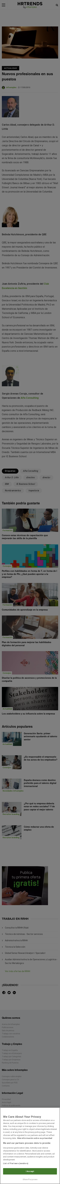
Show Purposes (30, 1179)
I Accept (30, 1171)
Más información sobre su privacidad (34, 1138)
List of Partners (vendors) (15, 1163)
